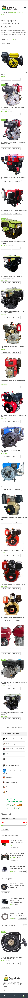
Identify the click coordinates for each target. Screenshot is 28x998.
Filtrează (5, 829)
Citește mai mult (7, 181)
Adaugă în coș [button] (6, 79)
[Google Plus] (14, 990)
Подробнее (16, 79)
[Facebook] (4, 990)
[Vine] (11, 990)
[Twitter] (7, 990)
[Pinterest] (17, 990)
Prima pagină (4, 12)
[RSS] (20, 990)
